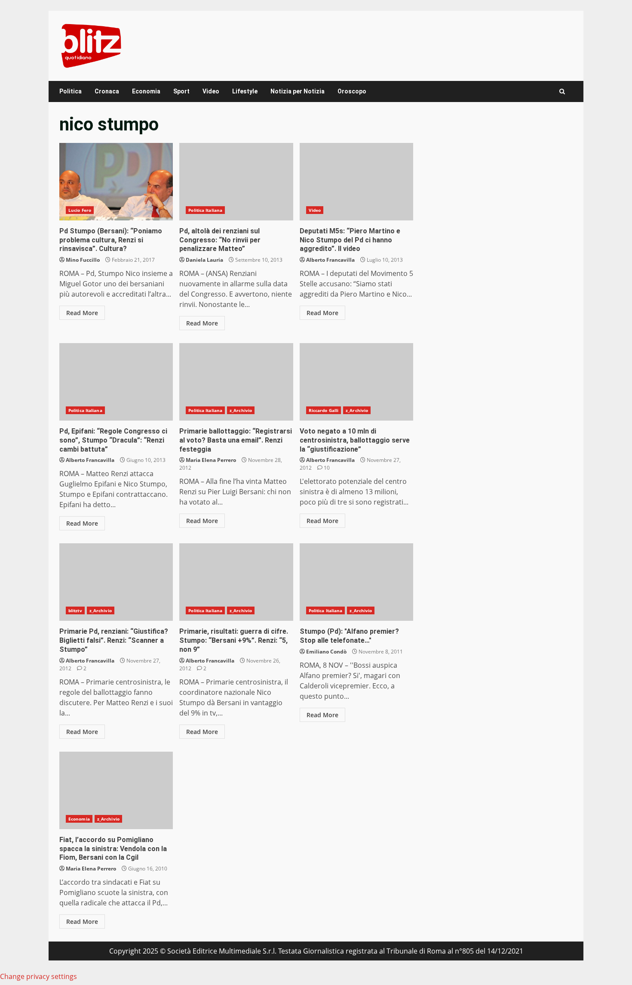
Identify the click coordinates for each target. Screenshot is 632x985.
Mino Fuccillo (83, 259)
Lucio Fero (79, 210)
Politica (70, 91)
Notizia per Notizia (297, 91)
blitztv (75, 610)
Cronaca (107, 91)
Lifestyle (245, 91)
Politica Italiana (205, 210)
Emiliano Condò (326, 651)
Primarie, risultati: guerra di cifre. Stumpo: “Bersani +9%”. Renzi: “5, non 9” (236, 582)
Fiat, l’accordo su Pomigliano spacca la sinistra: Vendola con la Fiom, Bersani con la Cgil (116, 790)
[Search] (562, 91)
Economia (146, 91)
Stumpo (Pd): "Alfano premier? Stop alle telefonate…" (356, 582)
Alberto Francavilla (330, 259)
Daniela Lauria (204, 259)
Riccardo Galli (323, 410)
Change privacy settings (38, 976)
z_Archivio (241, 410)
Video (210, 91)
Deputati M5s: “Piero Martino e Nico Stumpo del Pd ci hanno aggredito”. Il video (356, 181)
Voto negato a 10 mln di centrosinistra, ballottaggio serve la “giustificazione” (356, 382)
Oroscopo (351, 91)
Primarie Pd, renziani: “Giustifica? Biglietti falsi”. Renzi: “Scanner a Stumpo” (116, 582)
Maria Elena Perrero (211, 460)
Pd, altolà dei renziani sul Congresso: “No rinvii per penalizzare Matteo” (236, 181)
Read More (82, 313)
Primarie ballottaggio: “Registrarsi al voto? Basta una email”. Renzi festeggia (236, 382)
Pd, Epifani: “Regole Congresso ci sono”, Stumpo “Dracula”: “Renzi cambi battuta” (116, 382)
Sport (181, 91)
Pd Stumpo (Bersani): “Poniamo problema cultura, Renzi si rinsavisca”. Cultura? (116, 181)
